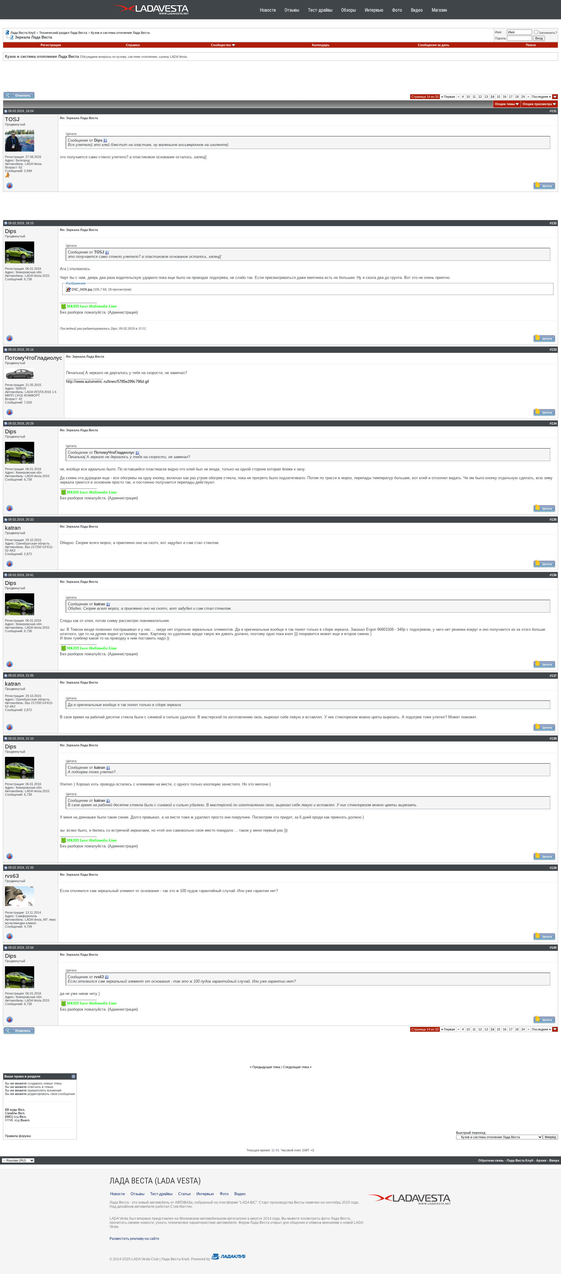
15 (498, 96)
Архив (541, 1160)
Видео (417, 10)
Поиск (531, 45)
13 (486, 96)
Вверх (554, 1160)
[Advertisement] (280, 78)
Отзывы (292, 10)
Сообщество (221, 45)
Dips (10, 231)
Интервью (374, 10)
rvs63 (12, 876)
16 (504, 96)
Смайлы (11, 1113)
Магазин (439, 10)
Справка (133, 45)
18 (517, 96)
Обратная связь (491, 1160)
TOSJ (12, 119)
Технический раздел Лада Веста (63, 32)
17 (510, 96)
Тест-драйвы (320, 10)
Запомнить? (548, 32)
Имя (498, 32)
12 (480, 96)
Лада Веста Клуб (23, 32)
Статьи (184, 1194)
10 (468, 96)
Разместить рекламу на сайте (134, 1239)
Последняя (541, 96)
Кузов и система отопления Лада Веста (120, 32)
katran (13, 528)
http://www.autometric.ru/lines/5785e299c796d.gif (107, 381)
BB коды (11, 1109)
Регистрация (51, 45)
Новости (268, 10)
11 (474, 96)
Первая (448, 96)
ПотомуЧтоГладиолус (33, 358)
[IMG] (9, 1116)
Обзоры (348, 10)
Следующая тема (296, 1067)
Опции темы (505, 104)
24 (523, 96)
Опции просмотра (537, 104)
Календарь (321, 45)
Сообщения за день (433, 45)
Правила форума (18, 1136)
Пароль (500, 38)
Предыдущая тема (266, 1067)
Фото (397, 10)
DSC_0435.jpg (82, 289)
